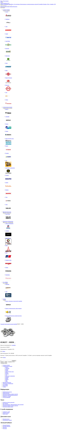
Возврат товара (6, 412)
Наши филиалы (6, 392)
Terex (6, 380)
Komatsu (7, 377)
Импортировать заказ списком (6, 6)
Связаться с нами (6, 411)
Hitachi (6, 372)
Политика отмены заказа (8, 406)
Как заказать (5, 403)
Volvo (6, 381)
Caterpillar (7, 368)
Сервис (4, 298)
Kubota (6, 378)
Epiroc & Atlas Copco (9, 371)
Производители (6, 419)
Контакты (15, 6)
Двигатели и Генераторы (8, 221)
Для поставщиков (6, 397)
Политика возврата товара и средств (10, 394)
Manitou (6, 379)
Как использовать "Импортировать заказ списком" (13, 404)
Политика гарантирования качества (10, 395)
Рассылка (5, 428)
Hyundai (7, 373)
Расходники (5, 385)
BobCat (6, 367)
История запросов (6, 426)
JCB (6, 374)
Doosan (6, 369)
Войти (3, 351)
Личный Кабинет (6, 425)
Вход (1, 1)
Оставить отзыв (4, 363)
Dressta (6, 370)
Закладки (5, 427)
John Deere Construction (10, 375)
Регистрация (5, 1)
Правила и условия (7, 396)
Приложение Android (7, 420)
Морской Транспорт (7, 211)
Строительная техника (7, 107)
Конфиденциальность (7, 391)
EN (1, 2)
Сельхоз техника (6, 9)
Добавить (14, 360)
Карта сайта (5, 413)
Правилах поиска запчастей (8, 402)
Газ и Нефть (5, 282)
